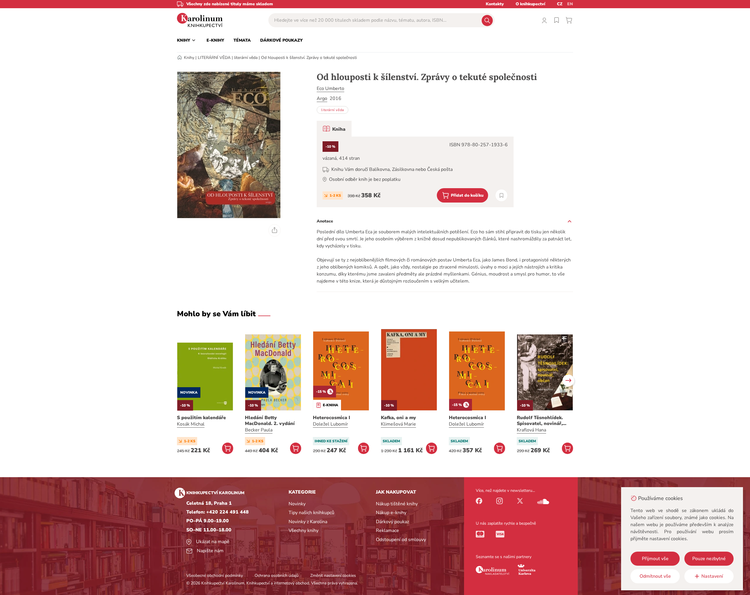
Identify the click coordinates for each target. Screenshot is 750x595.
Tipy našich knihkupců (311, 512)
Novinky (297, 504)
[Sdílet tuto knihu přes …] (274, 230)
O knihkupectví (530, 4)
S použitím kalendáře (201, 418)
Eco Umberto (330, 88)
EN (570, 4)
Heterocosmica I (331, 418)
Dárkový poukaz (392, 521)
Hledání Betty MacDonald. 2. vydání (270, 420)
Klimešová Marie (398, 424)
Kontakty (495, 4)
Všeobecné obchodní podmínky (214, 575)
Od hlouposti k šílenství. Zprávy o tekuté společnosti (309, 57)
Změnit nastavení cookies (333, 575)
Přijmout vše (655, 558)
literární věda (246, 57)
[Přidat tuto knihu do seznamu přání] (501, 195)
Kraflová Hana (531, 430)
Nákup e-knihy (391, 512)
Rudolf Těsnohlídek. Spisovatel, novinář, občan (540, 420)
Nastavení (712, 576)
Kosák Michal (190, 424)
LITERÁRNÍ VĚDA (214, 57)
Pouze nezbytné (709, 558)
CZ (559, 4)
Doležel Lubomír (330, 424)
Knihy (189, 57)
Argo (322, 98)
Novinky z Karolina (308, 521)
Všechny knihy (303, 530)
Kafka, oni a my (398, 418)
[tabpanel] (415, 172)
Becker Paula (258, 430)
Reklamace (387, 530)
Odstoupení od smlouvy (401, 539)
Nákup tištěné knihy (397, 504)
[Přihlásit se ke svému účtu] (544, 20)
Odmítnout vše (655, 576)
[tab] (334, 129)
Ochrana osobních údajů (277, 575)
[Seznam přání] (556, 20)
